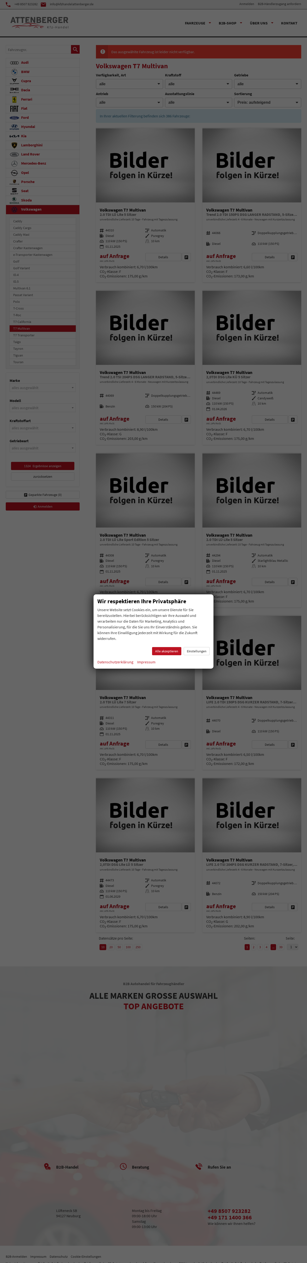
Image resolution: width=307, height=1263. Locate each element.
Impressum (146, 662)
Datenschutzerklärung (115, 662)
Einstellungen (197, 651)
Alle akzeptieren (166, 651)
